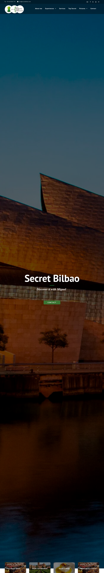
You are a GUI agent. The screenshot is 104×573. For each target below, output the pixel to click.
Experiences (49, 9)
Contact (93, 9)
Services (62, 9)
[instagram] (98, 2)
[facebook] (90, 2)
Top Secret (72, 9)
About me (38, 9)
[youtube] (95, 2)
